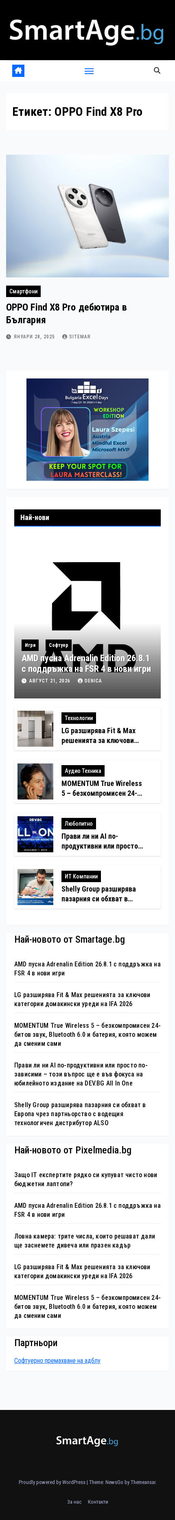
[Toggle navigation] (89, 71)
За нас (74, 1502)
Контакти (98, 1502)
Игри (30, 645)
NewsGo (114, 1482)
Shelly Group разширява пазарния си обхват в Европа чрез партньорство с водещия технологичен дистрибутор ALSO (80, 1114)
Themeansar (143, 1482)
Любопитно (79, 823)
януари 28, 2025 (35, 337)
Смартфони (23, 291)
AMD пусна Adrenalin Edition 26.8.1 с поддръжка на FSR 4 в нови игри (86, 663)
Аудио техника (83, 771)
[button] (157, 70)
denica (93, 681)
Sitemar (80, 337)
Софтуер (58, 645)
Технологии (79, 718)
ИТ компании (81, 876)
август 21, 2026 (50, 681)
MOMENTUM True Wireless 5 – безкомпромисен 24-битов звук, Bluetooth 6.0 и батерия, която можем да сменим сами (87, 1034)
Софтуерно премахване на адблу (57, 1361)
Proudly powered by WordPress (53, 1482)
